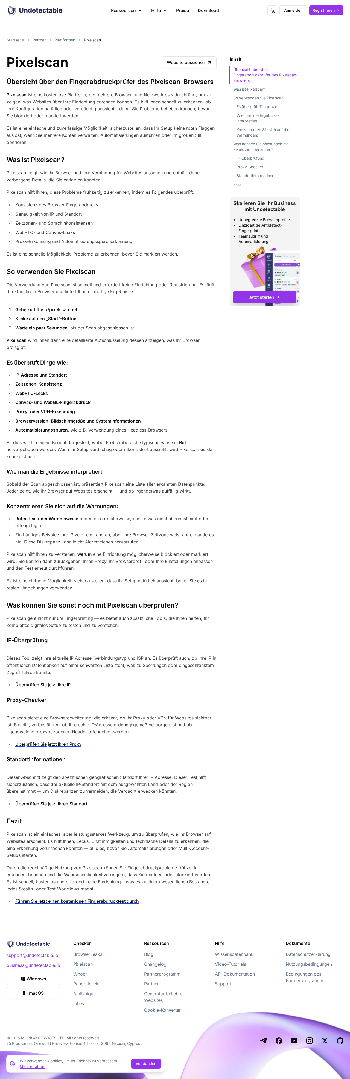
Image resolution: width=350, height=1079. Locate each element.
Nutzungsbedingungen (309, 964)
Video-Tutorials (230, 964)
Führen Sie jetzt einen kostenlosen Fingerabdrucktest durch (77, 901)
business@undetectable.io (33, 965)
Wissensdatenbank (234, 954)
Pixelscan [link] (92, 39)
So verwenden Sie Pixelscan (258, 98)
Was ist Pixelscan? (249, 89)
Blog (148, 954)
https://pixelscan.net (55, 309)
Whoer (80, 974)
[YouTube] (294, 1040)
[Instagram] (309, 1040)
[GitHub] (340, 1040)
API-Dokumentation (235, 974)
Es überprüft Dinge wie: (257, 106)
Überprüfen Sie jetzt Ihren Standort (51, 803)
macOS (36, 993)
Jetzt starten (261, 297)
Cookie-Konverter (162, 1010)
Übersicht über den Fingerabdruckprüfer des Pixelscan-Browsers (265, 75)
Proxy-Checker (250, 166)
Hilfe (156, 10)
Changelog (155, 964)
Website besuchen (186, 62)
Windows (36, 979)
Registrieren (324, 10)
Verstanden (146, 1063)
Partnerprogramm (162, 974)
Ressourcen (123, 10)
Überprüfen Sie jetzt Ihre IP (43, 684)
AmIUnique (84, 993)
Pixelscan (17, 94)
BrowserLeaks (87, 954)
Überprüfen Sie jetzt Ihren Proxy (48, 744)
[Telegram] (263, 1040)
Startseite (15, 39)
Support (223, 984)
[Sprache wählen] (272, 10)
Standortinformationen (256, 175)
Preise (182, 10)
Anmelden (293, 10)
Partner (39, 39)
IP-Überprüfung (250, 158)
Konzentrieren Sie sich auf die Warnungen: (263, 132)
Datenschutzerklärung (308, 954)
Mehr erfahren (32, 1066)
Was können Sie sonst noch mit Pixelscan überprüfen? (261, 146)
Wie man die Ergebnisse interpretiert (258, 118)
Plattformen (64, 39)
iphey (78, 1003)
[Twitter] (325, 1040)
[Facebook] (279, 1040)
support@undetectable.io (32, 955)
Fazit (237, 184)
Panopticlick (85, 984)
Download (208, 10)
